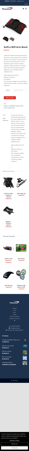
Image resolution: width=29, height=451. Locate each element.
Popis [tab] (4, 115)
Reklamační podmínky (14, 318)
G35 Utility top (21, 193)
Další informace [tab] (5, 119)
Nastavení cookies (14, 440)
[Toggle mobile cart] (23, 8)
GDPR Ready (15, 380)
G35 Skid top (8, 285)
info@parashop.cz (20, 1)
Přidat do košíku (10, 97)
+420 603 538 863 (15, 326)
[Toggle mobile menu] (26, 8)
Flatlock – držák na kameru (8, 223)
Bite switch (21, 258)
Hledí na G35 (8, 258)
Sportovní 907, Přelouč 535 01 (15, 330)
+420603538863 (12, 1)
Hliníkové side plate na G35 (21, 286)
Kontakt (14, 314)
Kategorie (14, 308)
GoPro (13, 108)
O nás (14, 310)
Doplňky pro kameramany (16, 106)
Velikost (8, 90)
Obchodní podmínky (14, 316)
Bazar (14, 312)
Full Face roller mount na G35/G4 (8, 195)
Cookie (9, 108)
